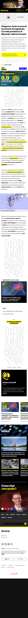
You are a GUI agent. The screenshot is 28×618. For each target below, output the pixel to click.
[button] (23, 10)
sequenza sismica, (6, 127)
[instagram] (5, 544)
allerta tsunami (14, 158)
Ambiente (3, 517)
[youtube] (8, 544)
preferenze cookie (10, 567)
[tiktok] (2, 544)
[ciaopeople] (14, 574)
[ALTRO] (4, 393)
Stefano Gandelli (9, 382)
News (2, 514)
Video (7, 514)
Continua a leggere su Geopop (14, 322)
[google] (20, 559)
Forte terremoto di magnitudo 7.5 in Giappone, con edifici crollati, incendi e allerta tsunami (10, 416)
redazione (3, 567)
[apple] (7, 559)
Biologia (24, 514)
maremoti (4, 164)
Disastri (10, 517)
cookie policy (11, 565)
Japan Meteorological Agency (15, 172)
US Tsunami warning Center (8, 313)
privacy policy (4, 565)
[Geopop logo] (4, 10)
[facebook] (11, 544)
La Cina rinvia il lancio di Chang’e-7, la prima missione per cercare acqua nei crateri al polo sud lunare (13, 454)
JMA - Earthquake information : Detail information (13, 311)
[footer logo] (14, 531)
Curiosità (12, 514)
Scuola (18, 514)
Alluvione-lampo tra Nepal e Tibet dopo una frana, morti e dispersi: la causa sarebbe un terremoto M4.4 (10, 473)
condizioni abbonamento (19, 565)
